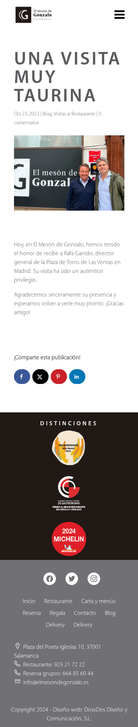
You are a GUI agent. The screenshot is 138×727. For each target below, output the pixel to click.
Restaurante (58, 602)
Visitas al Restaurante (74, 114)
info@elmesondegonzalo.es (56, 683)
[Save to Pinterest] (59, 376)
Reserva (32, 613)
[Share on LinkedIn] (77, 376)
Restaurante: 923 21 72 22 (54, 665)
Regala (57, 613)
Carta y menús (98, 602)
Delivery (55, 625)
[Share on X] (40, 376)
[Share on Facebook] (22, 376)
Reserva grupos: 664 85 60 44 (58, 674)
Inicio (29, 602)
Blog (47, 114)
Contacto (85, 613)
